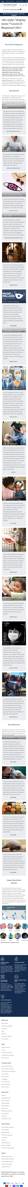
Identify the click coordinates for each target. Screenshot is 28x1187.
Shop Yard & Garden (7, 1111)
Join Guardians (10, 1)
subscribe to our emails (7, 80)
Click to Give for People (8, 1069)
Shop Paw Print (5, 1100)
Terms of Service (6, 1047)
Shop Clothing (5, 1103)
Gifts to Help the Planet (8, 1159)
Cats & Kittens (5, 1129)
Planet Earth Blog (6, 1145)
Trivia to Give (5, 1074)
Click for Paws (5, 1076)
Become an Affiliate (7, 1036)
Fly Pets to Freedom (7, 1164)
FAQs (3, 1031)
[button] (20, 5)
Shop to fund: (11, 9)
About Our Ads (5, 1057)
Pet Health (4, 1137)
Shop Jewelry (5, 1113)
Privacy (3, 1050)
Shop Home (5, 1108)
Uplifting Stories (6, 1142)
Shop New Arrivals (6, 1118)
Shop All (4, 1095)
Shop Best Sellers (6, 1098)
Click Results (5, 1039)
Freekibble (4, 1079)
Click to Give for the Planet (8, 1071)
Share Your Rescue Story (8, 1148)
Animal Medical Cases (7, 1161)
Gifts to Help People (7, 1156)
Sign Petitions (20, 1)
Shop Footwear (5, 1105)
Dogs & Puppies (6, 1132)
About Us (4, 1033)
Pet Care (4, 1140)
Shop (2, 1)
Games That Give (6, 1084)
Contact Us (4, 1028)
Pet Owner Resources (7, 1135)
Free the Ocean (5, 1081)
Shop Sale (4, 1116)
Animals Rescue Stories (8, 1127)
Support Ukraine (6, 1166)
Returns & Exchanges (7, 1026)
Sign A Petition (5, 1087)
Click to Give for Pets (7, 1066)
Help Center (5, 1023)
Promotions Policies (7, 1052)
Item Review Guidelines (8, 1055)
